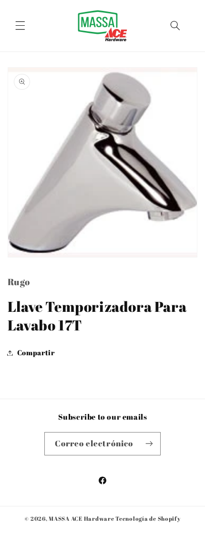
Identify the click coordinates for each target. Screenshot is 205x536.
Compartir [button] (36, 352)
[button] (20, 26)
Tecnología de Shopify (147, 518)
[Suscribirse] (149, 443)
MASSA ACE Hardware (81, 518)
